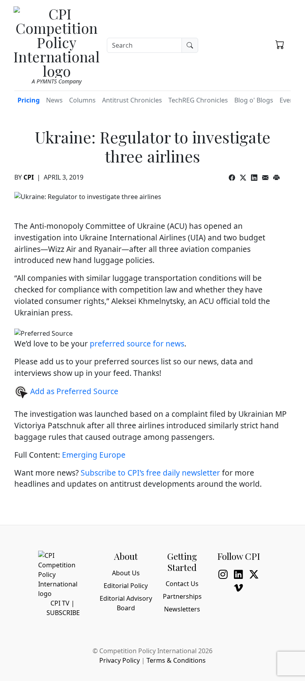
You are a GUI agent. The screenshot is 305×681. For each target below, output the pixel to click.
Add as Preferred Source (73, 391)
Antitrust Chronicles (132, 100)
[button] (279, 44)
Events (289, 100)
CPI (28, 177)
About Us (126, 573)
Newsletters (182, 609)
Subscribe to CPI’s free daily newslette (149, 472)
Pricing (28, 100)
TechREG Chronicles (198, 100)
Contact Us (182, 583)
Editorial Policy (126, 585)
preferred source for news (137, 343)
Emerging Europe (93, 454)
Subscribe (63, 612)
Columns (82, 100)
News (54, 100)
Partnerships (182, 596)
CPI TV (59, 603)
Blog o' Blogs (253, 100)
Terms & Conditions (176, 660)
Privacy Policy (119, 660)
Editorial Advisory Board (126, 603)
